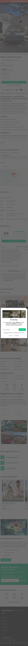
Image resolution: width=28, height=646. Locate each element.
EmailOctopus (16, 335)
